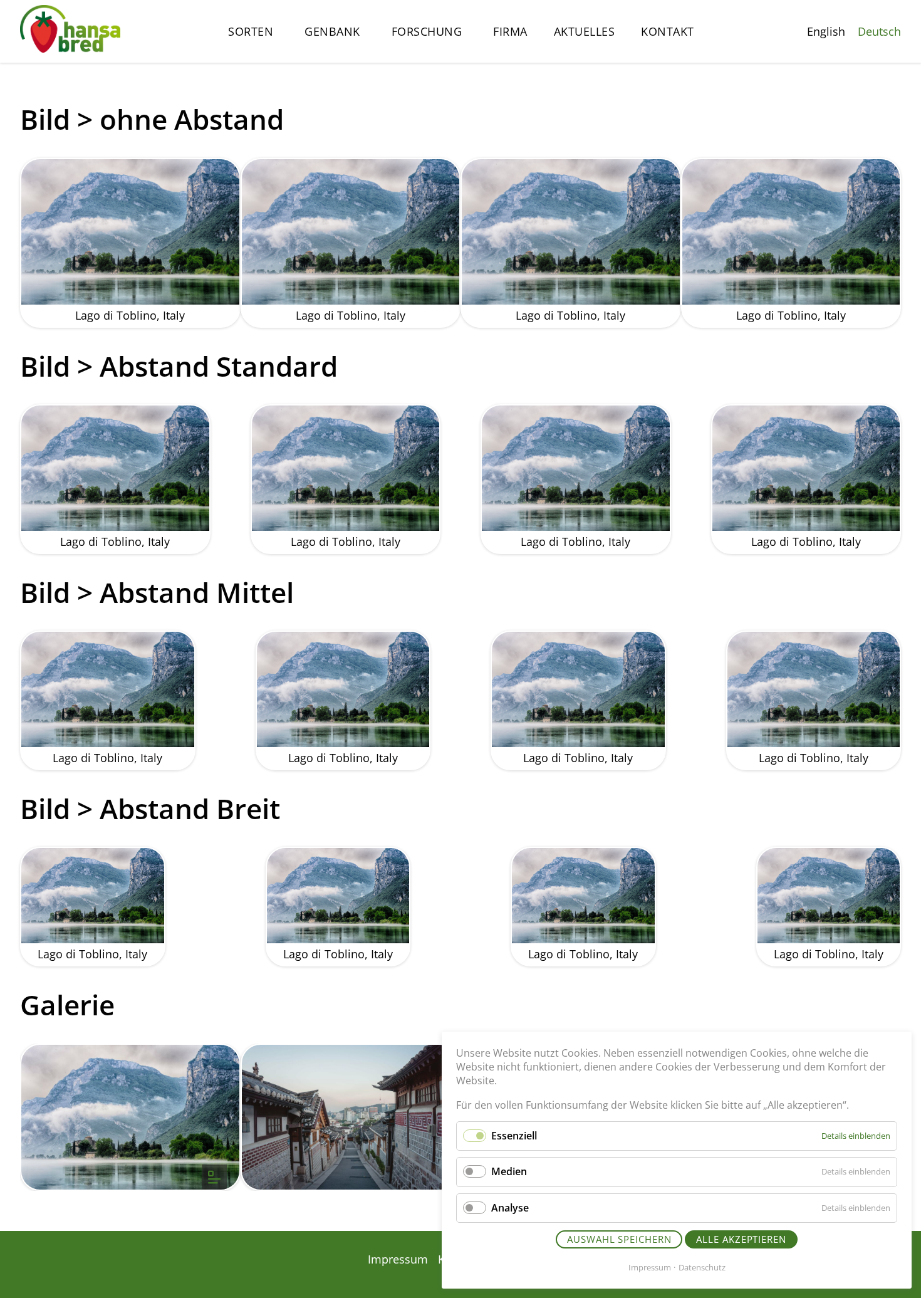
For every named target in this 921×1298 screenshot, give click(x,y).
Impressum (649, 1267)
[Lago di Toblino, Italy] (130, 1117)
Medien (509, 1171)
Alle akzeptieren (741, 1239)
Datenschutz (702, 1267)
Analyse (510, 1208)
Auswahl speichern (619, 1239)
